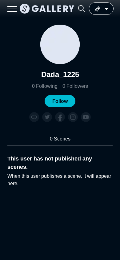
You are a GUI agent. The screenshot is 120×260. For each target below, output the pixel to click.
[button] (81, 9)
